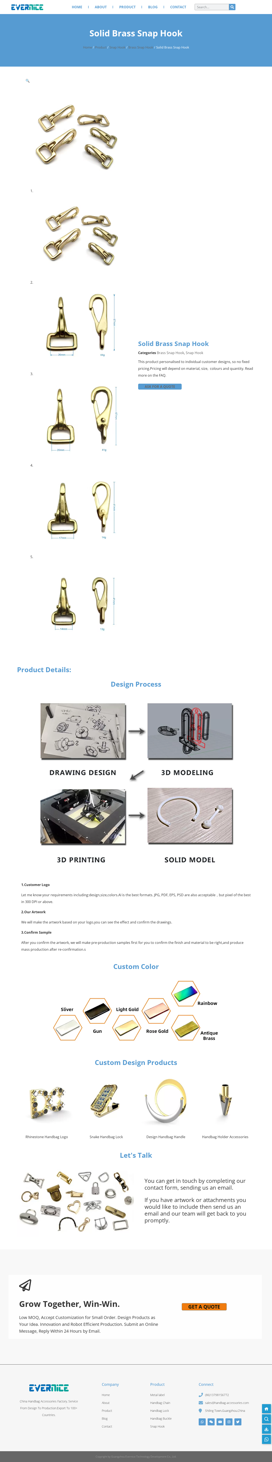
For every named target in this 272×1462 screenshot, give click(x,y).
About (101, 7)
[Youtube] (220, 1421)
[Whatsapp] (202, 1421)
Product (127, 7)
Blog (153, 7)
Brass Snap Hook (140, 47)
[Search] (232, 7)
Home (77, 7)
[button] (28, 80)
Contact (178, 7)
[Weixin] (211, 1421)
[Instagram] (228, 1421)
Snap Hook (117, 47)
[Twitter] (237, 1421)
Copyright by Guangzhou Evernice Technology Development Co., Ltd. (136, 1456)
